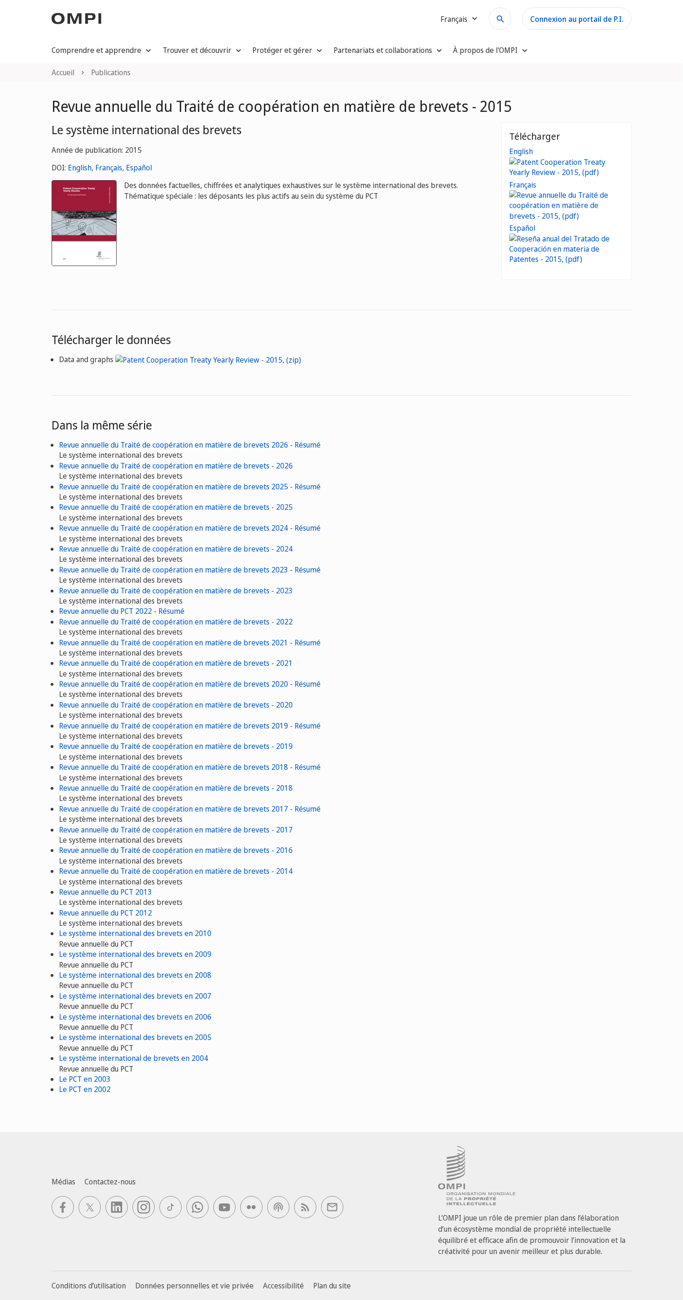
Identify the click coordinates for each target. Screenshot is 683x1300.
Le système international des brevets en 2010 (135, 933)
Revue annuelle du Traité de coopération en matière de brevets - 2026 (176, 466)
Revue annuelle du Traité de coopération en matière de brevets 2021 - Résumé (190, 642)
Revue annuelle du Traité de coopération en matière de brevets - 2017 (176, 830)
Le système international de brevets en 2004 (133, 1058)
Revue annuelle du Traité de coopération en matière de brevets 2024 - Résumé (190, 528)
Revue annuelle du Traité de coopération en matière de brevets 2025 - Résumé (190, 486)
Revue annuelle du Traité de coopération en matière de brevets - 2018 (176, 788)
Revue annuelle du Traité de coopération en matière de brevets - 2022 (176, 622)
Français (108, 167)
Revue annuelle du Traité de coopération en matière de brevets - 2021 (176, 663)
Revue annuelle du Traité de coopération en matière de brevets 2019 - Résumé (190, 726)
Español (139, 167)
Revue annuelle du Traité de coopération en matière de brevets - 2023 (176, 590)
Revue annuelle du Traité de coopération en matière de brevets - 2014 (176, 871)
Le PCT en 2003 (85, 1079)
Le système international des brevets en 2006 (135, 1017)
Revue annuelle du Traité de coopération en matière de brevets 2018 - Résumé (190, 767)
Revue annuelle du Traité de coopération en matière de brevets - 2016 (176, 850)
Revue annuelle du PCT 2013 (105, 892)
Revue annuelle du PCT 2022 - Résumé (121, 611)
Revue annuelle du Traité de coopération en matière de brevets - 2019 (176, 746)
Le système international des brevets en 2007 (135, 996)
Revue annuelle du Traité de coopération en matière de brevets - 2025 (176, 507)
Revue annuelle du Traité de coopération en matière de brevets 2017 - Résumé (190, 809)
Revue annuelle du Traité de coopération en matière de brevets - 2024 (176, 549)
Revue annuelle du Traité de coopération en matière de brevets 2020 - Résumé (190, 684)
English (80, 167)
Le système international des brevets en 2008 (135, 975)
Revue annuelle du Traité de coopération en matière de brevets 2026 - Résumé (190, 445)
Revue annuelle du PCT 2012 (105, 913)
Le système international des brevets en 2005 (135, 1037)
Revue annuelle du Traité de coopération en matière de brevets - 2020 (176, 705)
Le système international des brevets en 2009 (135, 954)
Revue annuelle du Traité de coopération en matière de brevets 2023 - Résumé (190, 570)
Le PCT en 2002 (85, 1089)
